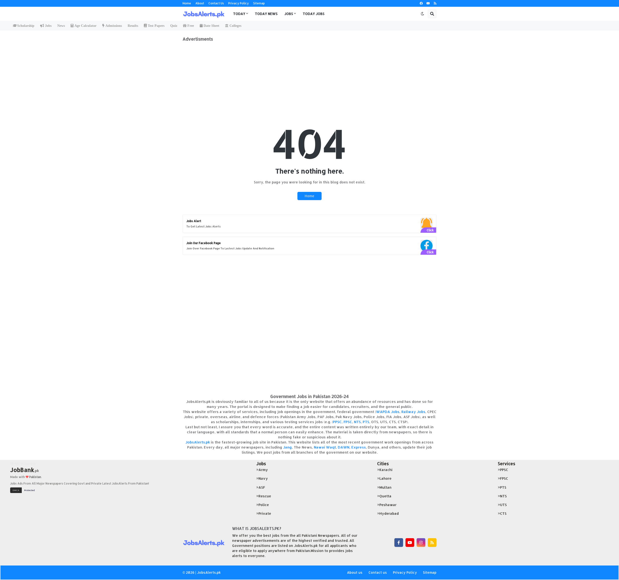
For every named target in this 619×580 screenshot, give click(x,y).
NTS (357, 422)
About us (354, 572)
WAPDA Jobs (387, 411)
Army (263, 469)
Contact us (377, 572)
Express (358, 447)
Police (263, 504)
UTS (503, 504)
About (199, 3)
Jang (287, 447)
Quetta (385, 496)
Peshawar (388, 504)
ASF (261, 487)
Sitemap (259, 3)
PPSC (337, 422)
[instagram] (421, 542)
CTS (503, 513)
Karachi (385, 469)
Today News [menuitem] (266, 14)
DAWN (343, 447)
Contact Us (216, 3)
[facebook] (421, 3)
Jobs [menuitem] (288, 14)
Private (264, 513)
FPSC (348, 422)
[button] (422, 13)
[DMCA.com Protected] (23, 489)
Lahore (385, 478)
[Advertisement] (309, 75)
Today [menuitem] (239, 14)
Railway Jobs (413, 411)
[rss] (435, 3)
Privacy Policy (238, 3)
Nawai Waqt (325, 447)
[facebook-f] (398, 542)
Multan (385, 487)
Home (187, 3)
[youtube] (428, 3)
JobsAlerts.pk (197, 442)
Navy (263, 478)
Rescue (264, 496)
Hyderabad (389, 513)
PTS (366, 422)
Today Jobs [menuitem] (313, 14)
